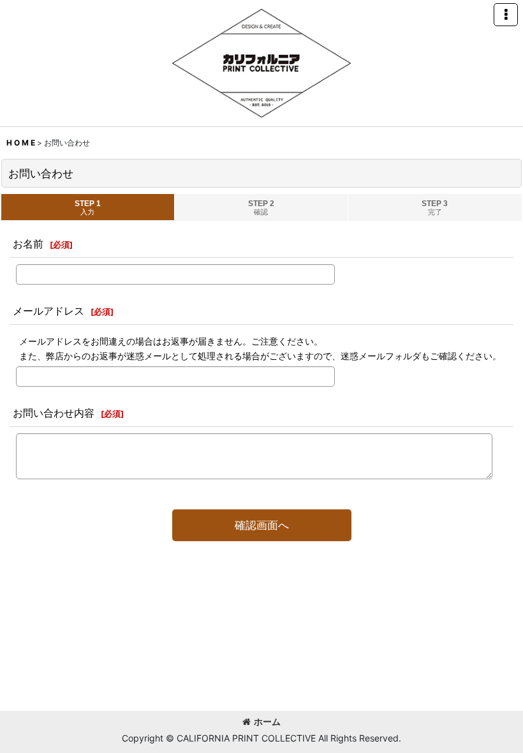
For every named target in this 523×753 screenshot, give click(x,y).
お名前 (28, 243)
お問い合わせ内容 (53, 412)
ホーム (267, 721)
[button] (506, 14)
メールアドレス (48, 310)
